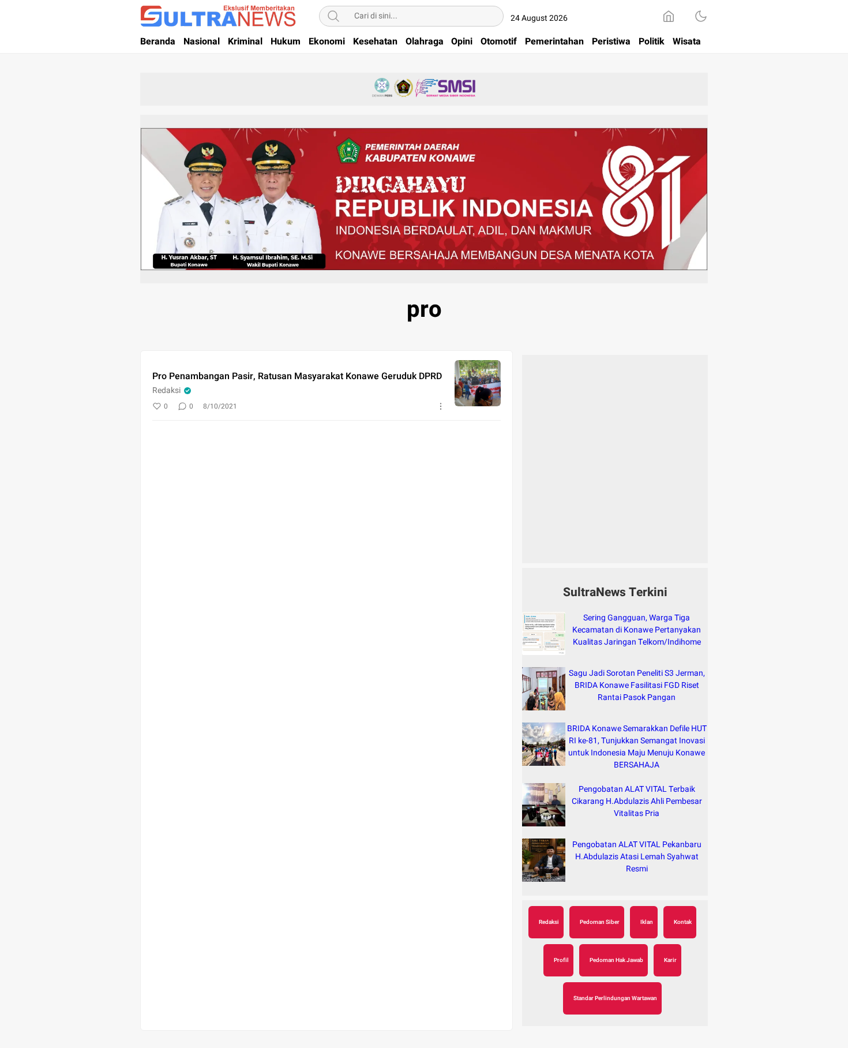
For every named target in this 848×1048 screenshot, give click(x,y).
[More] (440, 406)
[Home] (669, 16)
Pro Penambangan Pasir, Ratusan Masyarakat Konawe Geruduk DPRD (297, 376)
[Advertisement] (615, 465)
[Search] (333, 16)
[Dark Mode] (701, 16)
